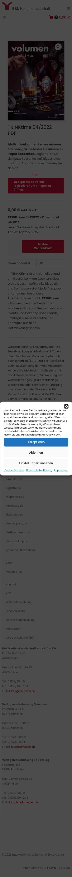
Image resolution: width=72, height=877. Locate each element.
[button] (66, 406)
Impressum (61, 470)
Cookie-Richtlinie (14, 470)
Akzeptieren (36, 442)
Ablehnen (36, 453)
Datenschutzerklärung (39, 470)
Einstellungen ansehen (36, 463)
